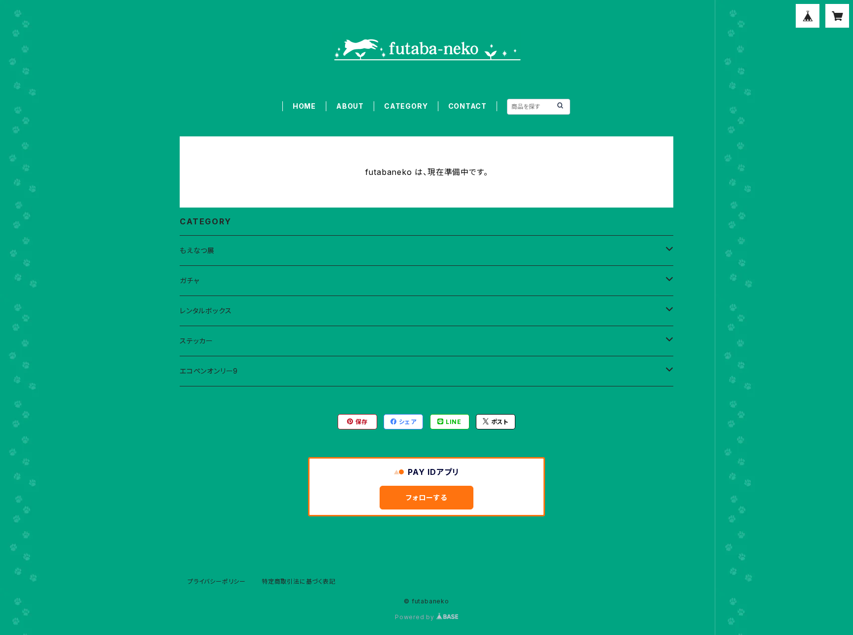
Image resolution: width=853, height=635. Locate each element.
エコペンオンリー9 (209, 371)
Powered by (415, 617)
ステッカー (196, 341)
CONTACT (467, 106)
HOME (304, 106)
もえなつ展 (197, 250)
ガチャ (189, 280)
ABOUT (350, 106)
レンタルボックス (206, 310)
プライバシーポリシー (217, 581)
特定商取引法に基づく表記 (299, 581)
